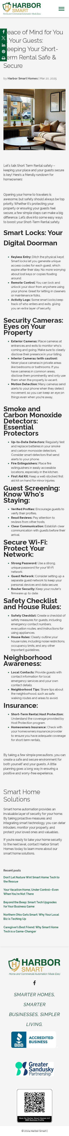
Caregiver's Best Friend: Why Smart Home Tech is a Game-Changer (30, 929)
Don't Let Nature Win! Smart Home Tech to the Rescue (31, 879)
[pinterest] (3, 51)
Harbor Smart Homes (23, 78)
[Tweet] (3, 38)
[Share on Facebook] (3, 32)
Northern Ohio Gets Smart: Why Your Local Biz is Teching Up (31, 916)
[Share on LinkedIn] (3, 45)
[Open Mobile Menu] (61, 8)
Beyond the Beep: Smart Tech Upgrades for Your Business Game (30, 904)
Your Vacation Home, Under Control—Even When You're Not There (30, 891)
